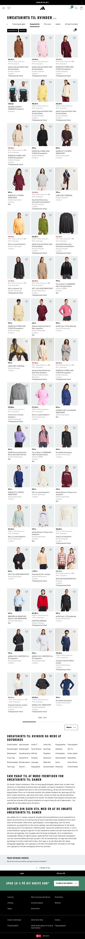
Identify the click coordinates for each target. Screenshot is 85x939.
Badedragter (24, 749)
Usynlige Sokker (34, 763)
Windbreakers (24, 762)
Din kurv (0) (61, 873)
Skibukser (47, 758)
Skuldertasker (48, 767)
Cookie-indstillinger (14, 920)
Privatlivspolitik (13, 925)
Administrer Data (37, 920)
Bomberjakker (12, 762)
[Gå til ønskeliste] (9, 8)
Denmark (46, 936)
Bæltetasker (12, 753)
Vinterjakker (60, 753)
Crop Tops (11, 758)
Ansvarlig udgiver (37, 903)
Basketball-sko (72, 758)
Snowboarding (24, 753)
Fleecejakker (73, 745)
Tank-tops (11, 767)
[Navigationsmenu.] (3, 8)
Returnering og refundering (40, 897)
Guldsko (34, 758)
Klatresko (59, 767)
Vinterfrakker (12, 745)
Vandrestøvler (60, 758)
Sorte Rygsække (59, 763)
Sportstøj (46, 749)
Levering (11, 897)
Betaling (58, 903)
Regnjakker (35, 767)
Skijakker (47, 753)
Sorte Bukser (36, 749)
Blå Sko (34, 753)
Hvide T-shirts (34, 745)
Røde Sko (47, 762)
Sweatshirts (23, 758)
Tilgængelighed (60, 925)
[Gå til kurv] (81, 8)
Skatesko (58, 749)
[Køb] (42, 9)
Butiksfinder (35, 908)
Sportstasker (24, 745)
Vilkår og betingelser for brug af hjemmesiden (42, 927)
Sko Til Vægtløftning (72, 749)
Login (22, 873)
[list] (42, 24)
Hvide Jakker (73, 753)
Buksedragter (12, 749)
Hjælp (10, 908)
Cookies (57, 920)
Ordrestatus (59, 897)
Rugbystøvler (60, 745)
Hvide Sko (47, 745)
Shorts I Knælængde (24, 767)
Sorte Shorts (72, 762)
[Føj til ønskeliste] (26, 38)
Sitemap (10, 903)
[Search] (76, 8)
